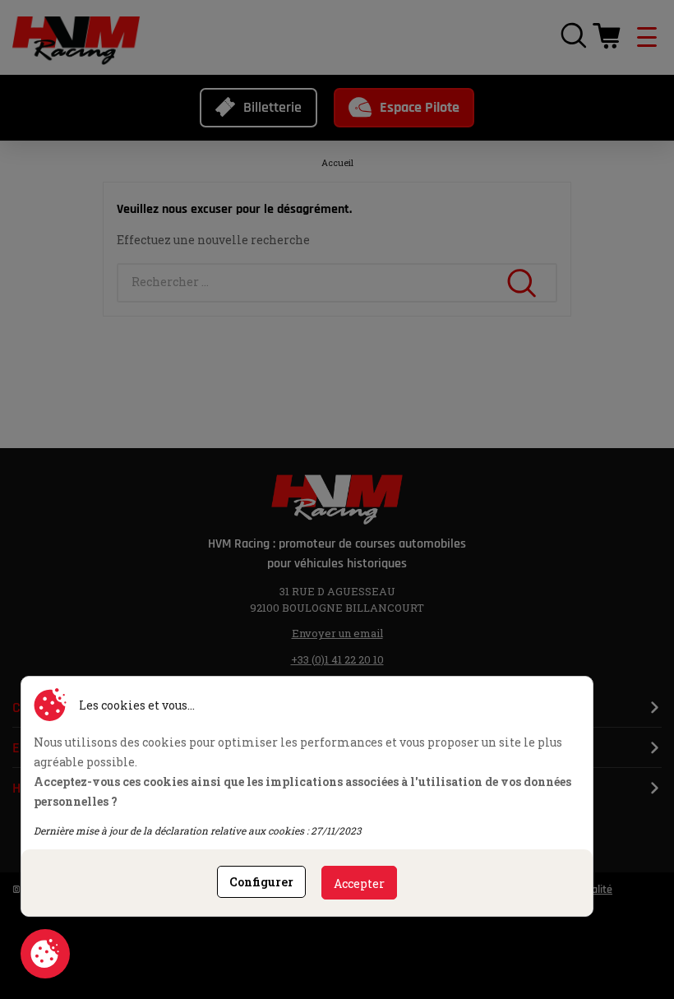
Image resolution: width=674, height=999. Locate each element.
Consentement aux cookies (45, 954)
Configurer (261, 882)
